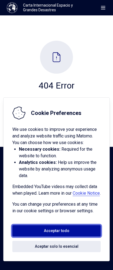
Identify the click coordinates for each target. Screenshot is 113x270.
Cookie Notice (86, 193)
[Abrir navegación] (103, 7)
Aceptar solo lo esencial (56, 246)
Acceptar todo (56, 230)
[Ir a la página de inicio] (12, 7)
